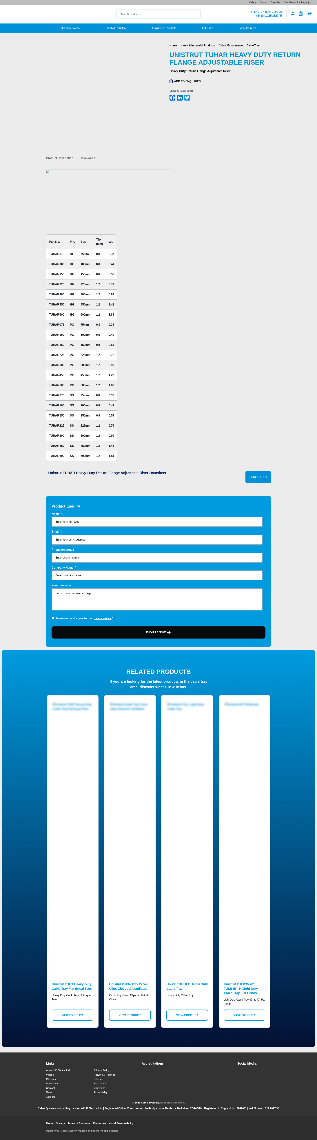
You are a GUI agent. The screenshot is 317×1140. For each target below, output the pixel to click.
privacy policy (102, 618)
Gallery (252, 2)
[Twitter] (186, 98)
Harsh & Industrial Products (198, 45)
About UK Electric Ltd (58, 1070)
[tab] (59, 158)
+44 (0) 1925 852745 (269, 15)
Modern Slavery (55, 1123)
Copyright (99, 1087)
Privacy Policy (101, 1070)
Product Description (59, 158)
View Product (72, 1015)
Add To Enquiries (187, 81)
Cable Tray (253, 45)
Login (304, 2)
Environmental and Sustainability (113, 1123)
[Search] (195, 14)
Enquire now (156, 632)
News (49, 1092)
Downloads (87, 158)
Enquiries (275, 2)
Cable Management (231, 45)
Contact (263, 2)
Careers (50, 1096)
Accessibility (100, 1092)
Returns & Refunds (104, 1074)
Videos (50, 1074)
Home (173, 45)
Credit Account (291, 2)
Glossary (51, 1079)
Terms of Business (79, 1123)
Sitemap (98, 1079)
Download (258, 477)
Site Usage (100, 1083)
